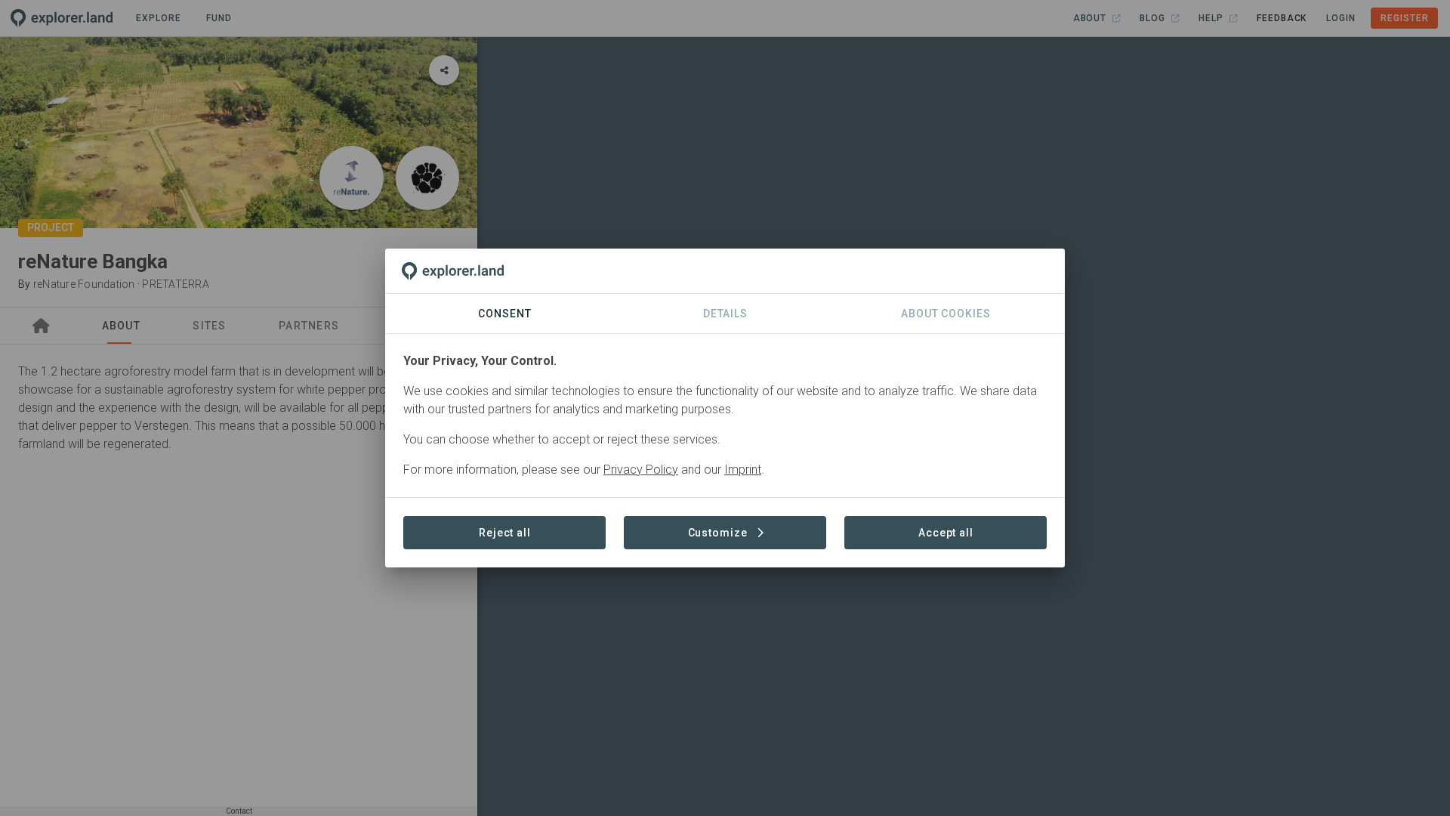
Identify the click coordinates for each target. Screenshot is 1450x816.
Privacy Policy (640, 469)
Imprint (742, 469)
